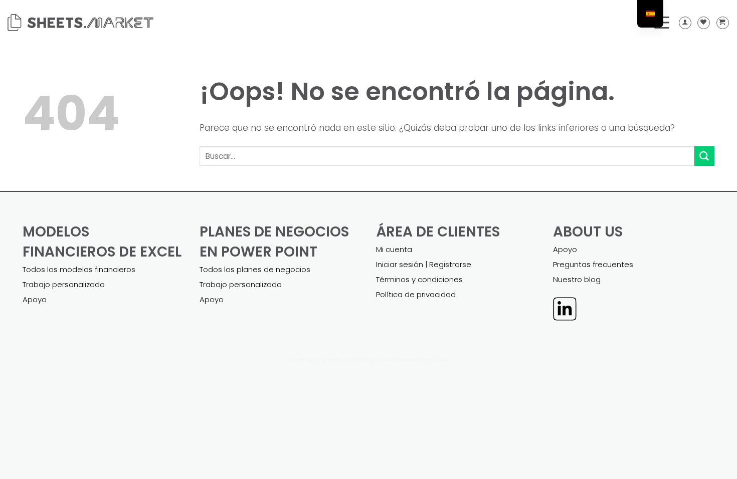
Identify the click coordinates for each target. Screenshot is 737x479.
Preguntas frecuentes (593, 264)
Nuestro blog (577, 279)
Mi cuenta (394, 249)
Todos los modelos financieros (79, 269)
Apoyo (35, 299)
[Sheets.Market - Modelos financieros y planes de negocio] (80, 22)
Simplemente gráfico (414, 359)
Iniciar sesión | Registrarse (423, 264)
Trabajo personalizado (64, 284)
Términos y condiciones (419, 279)
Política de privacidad (416, 294)
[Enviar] (704, 156)
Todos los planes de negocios (255, 269)
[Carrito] (722, 23)
